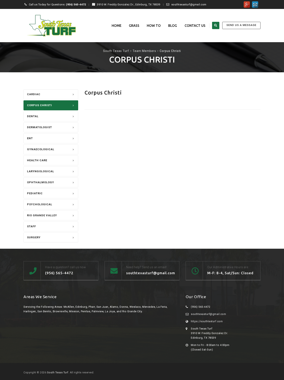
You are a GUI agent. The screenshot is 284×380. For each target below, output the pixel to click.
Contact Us (195, 25)
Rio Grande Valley (42, 215)
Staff (31, 226)
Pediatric (35, 193)
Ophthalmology (40, 182)
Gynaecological (40, 149)
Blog (172, 25)
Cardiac (33, 94)
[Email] (255, 4)
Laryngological (40, 171)
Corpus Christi (39, 105)
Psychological (39, 204)
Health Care (37, 160)
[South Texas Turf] (49, 25)
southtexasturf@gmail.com (208, 314)
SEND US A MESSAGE (241, 25)
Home (116, 25)
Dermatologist (39, 127)
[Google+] (246, 4)
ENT (30, 138)
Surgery (34, 237)
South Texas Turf (57, 372)
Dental (32, 116)
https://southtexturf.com (207, 321)
